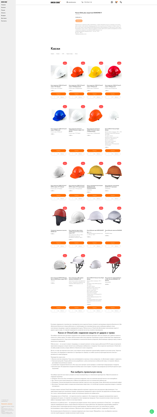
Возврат (3, 15)
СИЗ (63, 53)
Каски (76, 53)
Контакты (4, 21)
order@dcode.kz (72, 2)
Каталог (58, 53)
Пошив (3, 10)
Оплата (3, 13)
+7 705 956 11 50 (4, 400)
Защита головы (69, 53)
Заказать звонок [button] (6, 404)
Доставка (4, 18)
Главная (3, 4)
